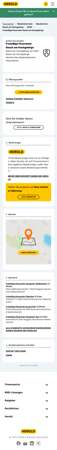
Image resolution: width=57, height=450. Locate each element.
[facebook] (19, 443)
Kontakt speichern (16, 351)
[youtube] (25, 443)
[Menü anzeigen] (52, 4)
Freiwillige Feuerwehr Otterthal (20, 296)
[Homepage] (11, 4)
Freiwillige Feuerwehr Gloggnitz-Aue (22, 317)
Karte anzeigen (28, 253)
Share (9, 355)
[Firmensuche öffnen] (46, 4)
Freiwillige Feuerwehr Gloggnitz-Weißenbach (26, 284)
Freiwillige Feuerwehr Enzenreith (21, 306)
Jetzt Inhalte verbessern (28, 127)
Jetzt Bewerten (28, 197)
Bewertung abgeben (15, 41)
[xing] (38, 443)
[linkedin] (32, 443)
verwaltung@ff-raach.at (19, 99)
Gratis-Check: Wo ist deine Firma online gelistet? (28, 13)
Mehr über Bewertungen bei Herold (28, 178)
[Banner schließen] (53, 11)
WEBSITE (10, 102)
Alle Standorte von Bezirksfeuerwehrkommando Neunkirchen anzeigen (28, 329)
